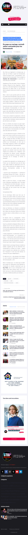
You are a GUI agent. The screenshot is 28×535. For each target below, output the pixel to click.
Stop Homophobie (18, 39)
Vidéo (10, 502)
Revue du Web (9, 52)
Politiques (5, 39)
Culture (9, 488)
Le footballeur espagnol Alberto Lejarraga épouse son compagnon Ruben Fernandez (17, 361)
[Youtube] (17, 471)
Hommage (22, 491)
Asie (2, 486)
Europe (22, 488)
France (17, 491)
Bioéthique (16, 486)
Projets (10, 496)
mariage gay (6, 280)
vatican (17, 282)
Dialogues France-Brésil (15, 488)
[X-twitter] (2, 471)
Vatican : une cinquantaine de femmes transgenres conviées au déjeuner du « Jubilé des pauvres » (17, 327)
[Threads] (13, 471)
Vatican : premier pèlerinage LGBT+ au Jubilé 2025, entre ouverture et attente (17, 334)
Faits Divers (9, 491)
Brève (20, 486)
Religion (15, 496)
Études (14, 502)
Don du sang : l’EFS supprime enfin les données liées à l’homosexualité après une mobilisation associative (17, 347)
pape (11, 280)
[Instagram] (9, 471)
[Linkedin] (20, 471)
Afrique (25, 483)
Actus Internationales (11, 31)
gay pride (9, 278)
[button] (26, 24)
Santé (19, 496)
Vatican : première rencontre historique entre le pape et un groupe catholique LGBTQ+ (17, 354)
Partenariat (18, 493)
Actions (3, 483)
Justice (13, 494)
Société (11, 39)
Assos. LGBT (17, 37)
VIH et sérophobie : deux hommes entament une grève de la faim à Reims (17, 517)
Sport (2, 500)
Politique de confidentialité (14, 529)
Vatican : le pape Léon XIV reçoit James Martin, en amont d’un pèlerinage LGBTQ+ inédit (17, 340)
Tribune (23, 499)
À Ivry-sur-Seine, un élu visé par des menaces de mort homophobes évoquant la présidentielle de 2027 (17, 511)
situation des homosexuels (8, 282)
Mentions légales (4, 529)
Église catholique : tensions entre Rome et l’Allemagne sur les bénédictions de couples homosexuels (17, 312)
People (22, 494)
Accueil (4, 31)
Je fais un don (14, 438)
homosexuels (16, 278)
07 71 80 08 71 (12, 464)
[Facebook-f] (6, 471)
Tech (21, 499)
